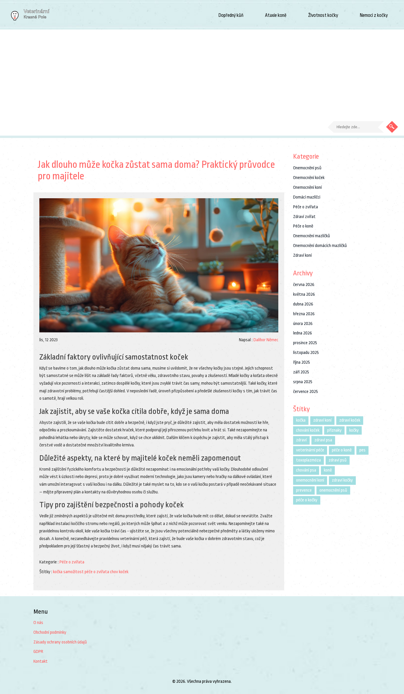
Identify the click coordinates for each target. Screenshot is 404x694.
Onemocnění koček (308, 177)
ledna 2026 (302, 333)
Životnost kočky (323, 15)
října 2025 (301, 362)
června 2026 (303, 284)
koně (328, 470)
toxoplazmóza (308, 460)
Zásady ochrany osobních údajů (60, 642)
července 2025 (305, 391)
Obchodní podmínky (49, 632)
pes (362, 450)
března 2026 (304, 313)
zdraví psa (323, 440)
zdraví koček (349, 420)
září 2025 (301, 372)
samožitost (73, 571)
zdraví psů (338, 460)
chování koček (307, 430)
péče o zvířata (97, 571)
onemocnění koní (310, 480)
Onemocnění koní (307, 187)
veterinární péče (310, 450)
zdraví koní (322, 420)
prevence (304, 490)
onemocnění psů (333, 490)
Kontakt (40, 661)
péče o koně (342, 450)
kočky (354, 430)
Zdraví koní (302, 255)
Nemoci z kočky (374, 15)
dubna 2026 (303, 304)
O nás (38, 622)
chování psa (306, 470)
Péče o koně (303, 226)
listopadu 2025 (306, 352)
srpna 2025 (302, 381)
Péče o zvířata (71, 562)
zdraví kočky (342, 480)
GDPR (38, 651)
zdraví (301, 440)
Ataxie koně (276, 15)
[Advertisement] (202, 73)
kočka (57, 571)
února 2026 (303, 323)
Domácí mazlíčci (306, 197)
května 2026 (304, 294)
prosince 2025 (305, 342)
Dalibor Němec (265, 339)
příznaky (334, 430)
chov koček (119, 571)
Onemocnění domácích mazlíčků (320, 245)
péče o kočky (306, 500)
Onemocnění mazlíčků (311, 235)
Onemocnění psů (307, 167)
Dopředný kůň (230, 15)
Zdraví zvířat (304, 216)
